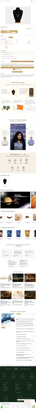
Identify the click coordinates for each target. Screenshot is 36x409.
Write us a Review (29, 387)
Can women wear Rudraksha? (20, 352)
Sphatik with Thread (29, 43)
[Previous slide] (34, 190)
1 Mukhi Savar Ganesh (27, 222)
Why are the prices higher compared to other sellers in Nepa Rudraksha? (24, 341)
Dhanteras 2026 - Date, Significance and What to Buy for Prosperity (29, 302)
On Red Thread (6, 43)
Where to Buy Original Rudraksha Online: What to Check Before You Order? (5, 285)
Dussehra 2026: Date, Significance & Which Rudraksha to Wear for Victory (5, 302)
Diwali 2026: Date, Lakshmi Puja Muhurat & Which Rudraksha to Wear (17, 302)
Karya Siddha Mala (18, 238)
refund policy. (15, 63)
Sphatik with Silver (6, 48)
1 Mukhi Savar (18, 222)
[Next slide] (35, 190)
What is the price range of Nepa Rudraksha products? (24, 343)
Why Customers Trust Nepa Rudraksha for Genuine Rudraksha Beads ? (25, 319)
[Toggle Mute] (12, 125)
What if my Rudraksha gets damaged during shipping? (24, 360)
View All (17, 362)
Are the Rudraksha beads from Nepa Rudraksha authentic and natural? (25, 332)
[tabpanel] (18, 15)
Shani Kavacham (5, 186)
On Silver (17, 43)
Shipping (33, 73)
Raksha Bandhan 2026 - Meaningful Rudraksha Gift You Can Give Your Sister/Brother (29, 285)
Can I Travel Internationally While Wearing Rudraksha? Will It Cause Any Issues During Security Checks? (25, 357)
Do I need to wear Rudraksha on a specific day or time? (24, 350)
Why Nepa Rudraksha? (29, 384)
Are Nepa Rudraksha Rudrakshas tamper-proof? (23, 338)
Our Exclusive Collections (6, 387)
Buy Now (17, 67)
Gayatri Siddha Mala (27, 238)
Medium (7, 37)
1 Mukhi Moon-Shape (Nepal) (9, 222)
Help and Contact (17, 384)
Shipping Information (17, 387)
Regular (3, 37)
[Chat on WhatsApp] (1, 407)
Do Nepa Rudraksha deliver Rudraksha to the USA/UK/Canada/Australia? (22, 355)
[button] (2, 137)
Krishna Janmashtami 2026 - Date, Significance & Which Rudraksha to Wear (17, 285)
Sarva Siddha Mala (9, 238)
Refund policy (4, 384)
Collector (11, 37)
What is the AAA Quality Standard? (21, 334)
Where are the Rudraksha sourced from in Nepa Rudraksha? (25, 328)
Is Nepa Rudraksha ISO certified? (21, 336)
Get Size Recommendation (18, 392)
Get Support (3, 327)
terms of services (11, 63)
